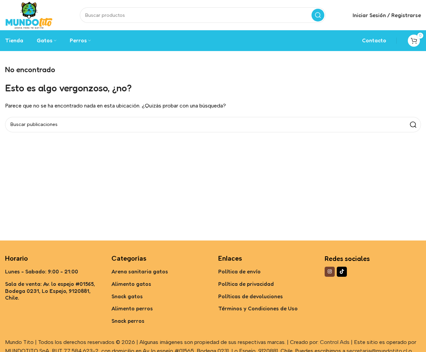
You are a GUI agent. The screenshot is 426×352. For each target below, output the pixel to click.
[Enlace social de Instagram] (330, 272)
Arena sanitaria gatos (139, 271)
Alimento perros (132, 308)
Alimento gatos (131, 283)
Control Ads (335, 342)
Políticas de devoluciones (250, 296)
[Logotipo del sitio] (29, 14)
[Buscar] (318, 15)
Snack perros (127, 320)
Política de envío (239, 271)
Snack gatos (127, 296)
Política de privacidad (246, 283)
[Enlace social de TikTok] (342, 272)
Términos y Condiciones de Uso (258, 308)
